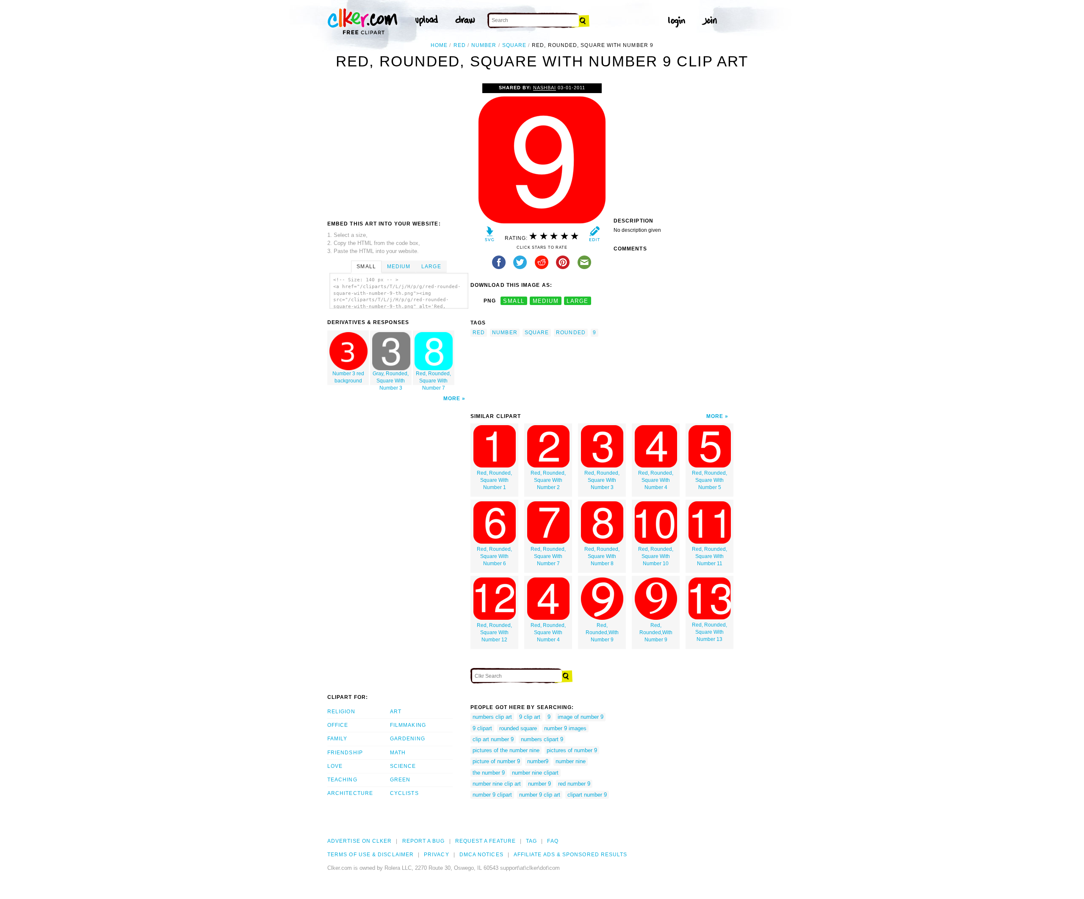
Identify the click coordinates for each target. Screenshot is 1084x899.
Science (403, 766)
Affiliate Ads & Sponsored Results (571, 855)
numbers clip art (492, 717)
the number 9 (489, 773)
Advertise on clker (359, 841)
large (577, 301)
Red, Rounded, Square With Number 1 (494, 480)
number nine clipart (535, 773)
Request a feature (485, 841)
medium (546, 301)
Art (395, 712)
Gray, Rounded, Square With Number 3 (391, 378)
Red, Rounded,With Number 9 (602, 632)
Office (337, 725)
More (451, 398)
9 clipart (482, 728)
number (483, 45)
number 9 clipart (492, 795)
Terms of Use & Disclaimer (370, 855)
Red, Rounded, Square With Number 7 (433, 378)
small (513, 301)
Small (366, 266)
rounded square (518, 728)
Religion (341, 712)
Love (335, 766)
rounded (571, 332)
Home (439, 45)
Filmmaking (408, 725)
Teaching (342, 780)
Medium (398, 266)
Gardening (407, 739)
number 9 (539, 784)
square (514, 45)
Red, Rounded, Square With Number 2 (548, 480)
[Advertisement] (398, 147)
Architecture (350, 793)
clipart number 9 (587, 795)
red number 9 (574, 784)
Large (431, 266)
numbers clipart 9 (542, 739)
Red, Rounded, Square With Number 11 (709, 556)
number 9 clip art (539, 795)
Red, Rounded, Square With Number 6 (494, 556)
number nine (571, 761)
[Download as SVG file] (489, 235)
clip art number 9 (493, 739)
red (460, 45)
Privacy (436, 855)
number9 (537, 761)
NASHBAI (544, 87)
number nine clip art (497, 784)
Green (400, 780)
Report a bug (423, 841)
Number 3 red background (348, 377)
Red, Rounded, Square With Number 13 (709, 632)
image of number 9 (580, 717)
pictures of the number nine (506, 750)
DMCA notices (481, 855)
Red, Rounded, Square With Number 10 (655, 556)
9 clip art (529, 717)
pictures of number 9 (572, 750)
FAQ (552, 841)
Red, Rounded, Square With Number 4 (655, 480)
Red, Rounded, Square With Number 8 (601, 556)
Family (337, 739)
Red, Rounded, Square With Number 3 (601, 480)
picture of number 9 (496, 761)
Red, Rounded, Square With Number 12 (494, 632)
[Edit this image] (594, 235)
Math (398, 753)
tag (531, 841)
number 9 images (565, 728)
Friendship (345, 753)
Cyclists (404, 793)
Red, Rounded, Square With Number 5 (709, 480)
